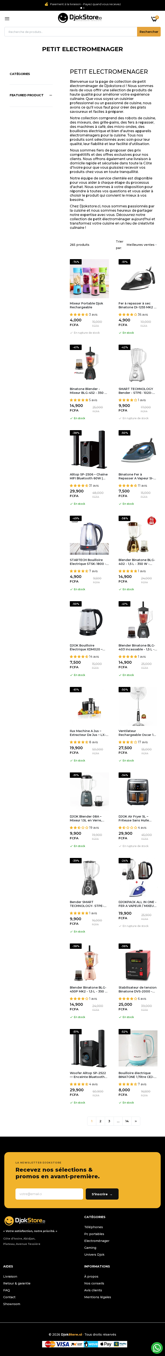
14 (127, 1121)
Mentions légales (97, 1297)
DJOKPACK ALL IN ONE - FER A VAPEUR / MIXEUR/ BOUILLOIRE (138, 904)
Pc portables (94, 1234)
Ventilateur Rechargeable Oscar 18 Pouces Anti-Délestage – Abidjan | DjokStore (138, 733)
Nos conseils (94, 1283)
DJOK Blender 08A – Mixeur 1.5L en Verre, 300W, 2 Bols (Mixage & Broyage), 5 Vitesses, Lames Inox (88, 818)
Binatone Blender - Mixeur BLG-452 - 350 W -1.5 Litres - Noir (89, 391)
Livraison (10, 1276)
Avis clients (93, 1290)
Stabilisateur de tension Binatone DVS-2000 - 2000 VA (138, 989)
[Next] (135, 1121)
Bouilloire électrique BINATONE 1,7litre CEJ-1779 (136, 1075)
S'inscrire (102, 1194)
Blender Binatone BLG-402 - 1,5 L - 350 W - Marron (137, 562)
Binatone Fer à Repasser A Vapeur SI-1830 (136, 476)
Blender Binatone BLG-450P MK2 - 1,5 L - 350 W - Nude (89, 989)
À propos (91, 1276)
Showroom (11, 1304)
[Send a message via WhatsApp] (157, 1348)
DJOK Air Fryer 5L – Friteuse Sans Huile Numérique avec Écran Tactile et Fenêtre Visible (136, 818)
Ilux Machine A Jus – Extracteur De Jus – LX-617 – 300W (88, 733)
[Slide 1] (81, 8)
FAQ (6, 1290)
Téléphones (93, 1227)
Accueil (59, 54)
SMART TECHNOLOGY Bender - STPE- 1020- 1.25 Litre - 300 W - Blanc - (136, 391)
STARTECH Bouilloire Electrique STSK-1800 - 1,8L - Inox (88, 562)
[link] (153, 1329)
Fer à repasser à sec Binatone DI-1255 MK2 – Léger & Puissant (137, 305)
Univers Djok (94, 1255)
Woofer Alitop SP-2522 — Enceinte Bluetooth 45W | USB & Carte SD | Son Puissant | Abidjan (88, 1075)
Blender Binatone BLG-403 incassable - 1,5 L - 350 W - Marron (137, 647)
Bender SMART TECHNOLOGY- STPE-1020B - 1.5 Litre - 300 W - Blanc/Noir (89, 904)
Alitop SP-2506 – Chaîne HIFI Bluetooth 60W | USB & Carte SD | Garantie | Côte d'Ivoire (89, 476)
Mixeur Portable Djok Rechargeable (86, 305)
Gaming (90, 1248)
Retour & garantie (17, 1283)
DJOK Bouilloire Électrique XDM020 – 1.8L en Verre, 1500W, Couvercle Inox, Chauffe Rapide (89, 647)
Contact (9, 1297)
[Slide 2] (83, 8)
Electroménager (96, 1241)
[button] (31, 95)
